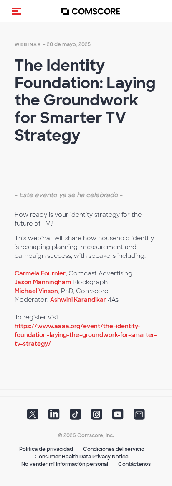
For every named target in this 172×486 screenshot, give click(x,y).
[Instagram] (96, 417)
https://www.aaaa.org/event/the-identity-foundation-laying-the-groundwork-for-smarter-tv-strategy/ (86, 334)
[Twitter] (32, 417)
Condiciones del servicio (113, 449)
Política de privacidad (46, 449)
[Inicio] (90, 11)
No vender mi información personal (64, 464)
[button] (16, 11)
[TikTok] (75, 417)
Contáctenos (134, 464)
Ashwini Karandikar (78, 299)
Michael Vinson (36, 291)
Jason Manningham (43, 282)
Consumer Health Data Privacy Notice (82, 456)
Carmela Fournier (40, 273)
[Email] (139, 417)
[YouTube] (118, 417)
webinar (28, 44)
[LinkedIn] (54, 417)
